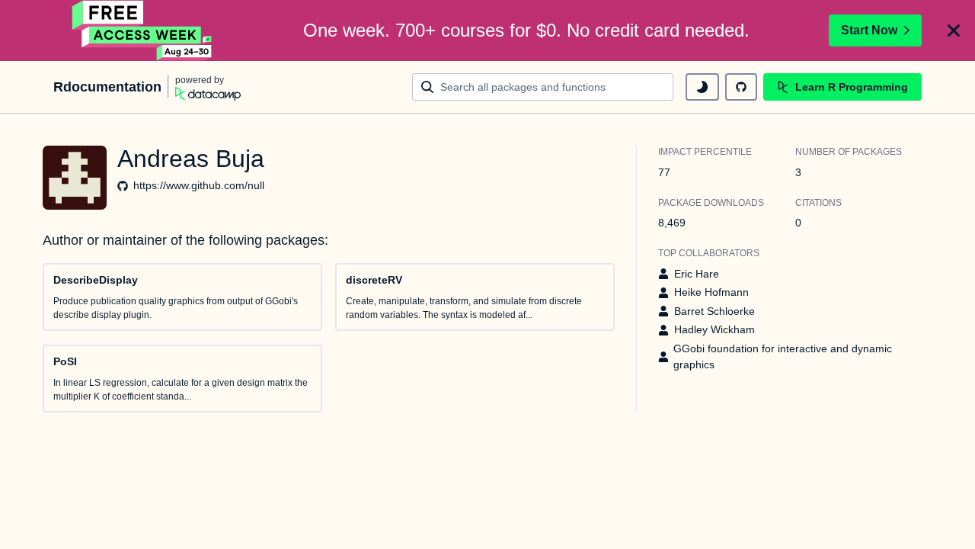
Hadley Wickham (714, 329)
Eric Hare (696, 274)
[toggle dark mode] (702, 87)
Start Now (869, 30)
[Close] (953, 30)
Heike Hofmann (711, 292)
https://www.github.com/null (198, 185)
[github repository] (741, 87)
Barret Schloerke (714, 311)
